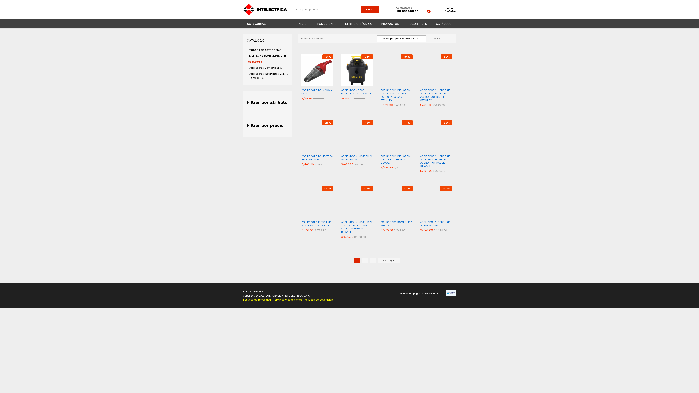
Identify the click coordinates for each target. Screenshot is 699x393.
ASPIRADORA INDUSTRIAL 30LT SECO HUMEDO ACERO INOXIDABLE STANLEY (436, 95)
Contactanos (404, 7)
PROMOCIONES (325, 23)
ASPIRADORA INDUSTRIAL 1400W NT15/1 (357, 158)
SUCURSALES (417, 23)
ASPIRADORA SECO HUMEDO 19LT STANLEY (356, 92)
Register (450, 10)
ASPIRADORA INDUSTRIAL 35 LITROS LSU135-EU (317, 224)
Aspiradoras (254, 61)
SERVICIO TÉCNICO (358, 23)
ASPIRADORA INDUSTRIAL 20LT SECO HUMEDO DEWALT (396, 159)
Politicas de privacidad (257, 299)
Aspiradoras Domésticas (264, 67)
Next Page (388, 260)
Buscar (370, 9)
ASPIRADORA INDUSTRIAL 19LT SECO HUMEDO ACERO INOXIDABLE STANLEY (396, 95)
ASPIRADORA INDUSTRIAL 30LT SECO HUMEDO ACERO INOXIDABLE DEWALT (357, 227)
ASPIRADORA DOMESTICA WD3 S (396, 224)
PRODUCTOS (390, 23)
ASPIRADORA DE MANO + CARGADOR (316, 92)
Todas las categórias (265, 50)
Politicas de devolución (318, 299)
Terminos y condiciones (288, 299)
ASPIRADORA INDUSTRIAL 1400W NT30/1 (436, 224)
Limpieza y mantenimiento (267, 55)
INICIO (302, 23)
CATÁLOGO (443, 23)
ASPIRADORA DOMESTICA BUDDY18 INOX (317, 158)
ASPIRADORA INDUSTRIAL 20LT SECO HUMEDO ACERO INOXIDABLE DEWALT (436, 161)
